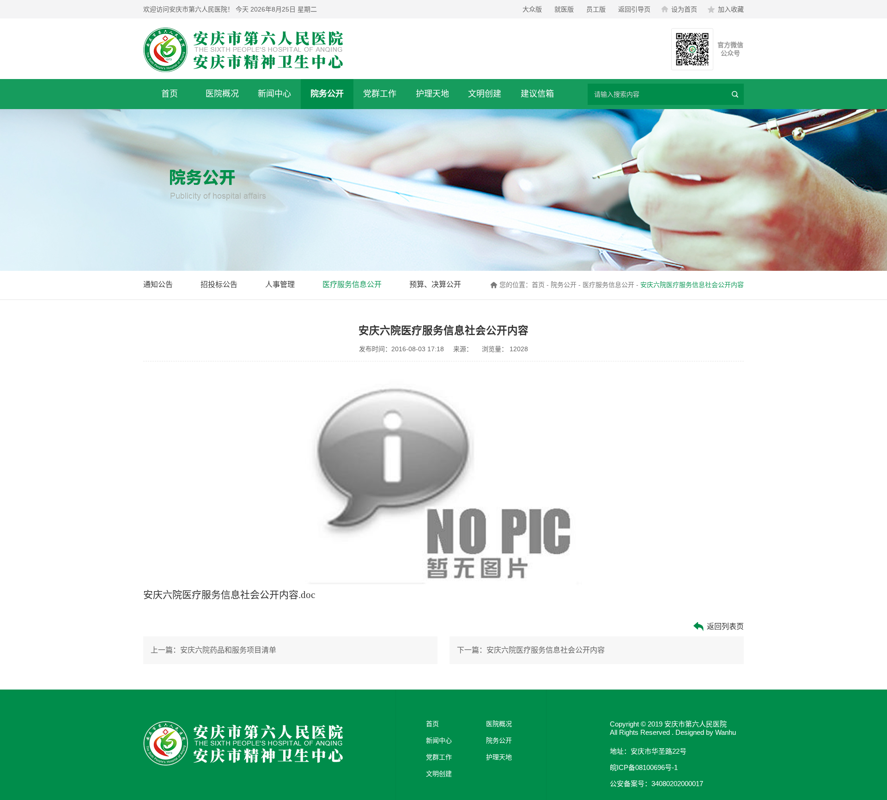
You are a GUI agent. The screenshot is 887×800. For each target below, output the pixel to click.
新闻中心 (274, 93)
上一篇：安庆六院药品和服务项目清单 (213, 650)
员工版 (596, 9)
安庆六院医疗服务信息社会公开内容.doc (229, 594)
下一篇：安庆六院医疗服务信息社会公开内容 (531, 650)
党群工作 (379, 93)
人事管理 (280, 284)
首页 (169, 93)
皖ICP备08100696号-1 (644, 767)
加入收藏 (731, 9)
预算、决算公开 (435, 284)
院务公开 (327, 93)
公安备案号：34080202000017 (656, 784)
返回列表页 (724, 626)
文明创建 (484, 93)
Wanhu (725, 732)
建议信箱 (537, 93)
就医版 (564, 9)
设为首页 (684, 9)
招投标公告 (218, 284)
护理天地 (432, 93)
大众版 (532, 9)
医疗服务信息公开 (352, 284)
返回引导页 (634, 9)
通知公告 (158, 284)
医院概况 (222, 93)
